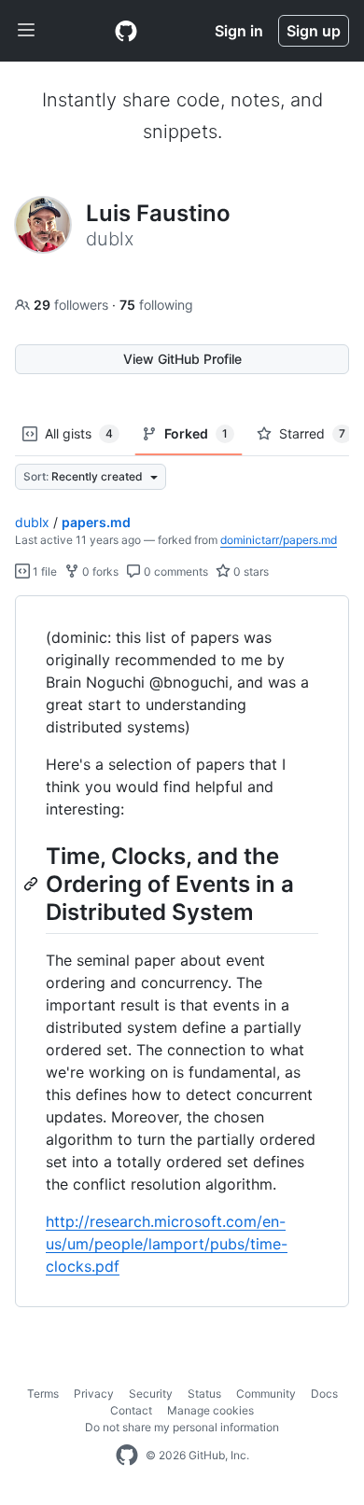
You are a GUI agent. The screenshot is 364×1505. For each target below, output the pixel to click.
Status (204, 1393)
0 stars (250, 571)
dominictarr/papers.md (278, 540)
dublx (32, 522)
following (156, 305)
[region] (182, 951)
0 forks (99, 571)
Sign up (314, 30)
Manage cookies (210, 1410)
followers (73, 305)
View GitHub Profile (182, 359)
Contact (131, 1410)
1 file (43, 571)
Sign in (239, 30)
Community (266, 1393)
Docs (324, 1393)
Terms (43, 1393)
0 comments (174, 571)
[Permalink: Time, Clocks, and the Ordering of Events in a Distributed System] (33, 884)
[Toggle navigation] (26, 31)
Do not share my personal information (182, 1427)
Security (151, 1393)
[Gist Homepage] (126, 31)
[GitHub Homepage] (127, 1455)
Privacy (94, 1393)
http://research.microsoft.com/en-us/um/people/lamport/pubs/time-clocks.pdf (166, 1243)
